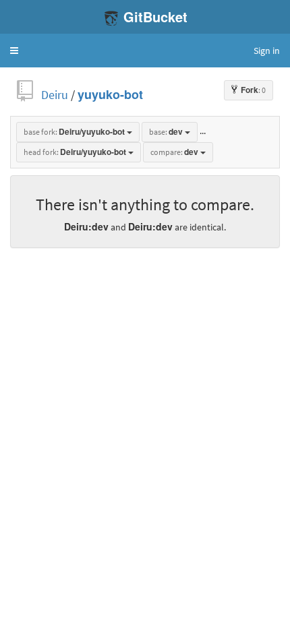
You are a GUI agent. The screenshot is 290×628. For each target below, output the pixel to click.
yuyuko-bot (110, 94)
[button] (14, 50)
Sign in (267, 50)
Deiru (54, 94)
